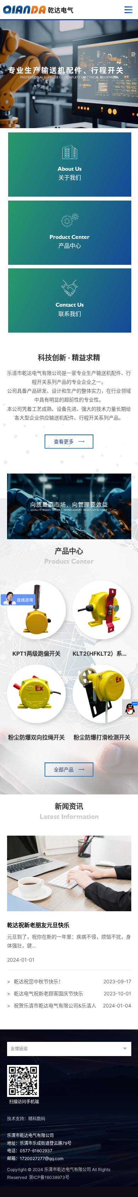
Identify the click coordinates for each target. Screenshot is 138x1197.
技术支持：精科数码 (26, 1118)
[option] (69, 73)
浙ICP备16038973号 (49, 1177)
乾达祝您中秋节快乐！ (69, 981)
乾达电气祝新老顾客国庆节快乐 (69, 993)
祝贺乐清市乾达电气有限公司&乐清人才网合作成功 (69, 1007)
